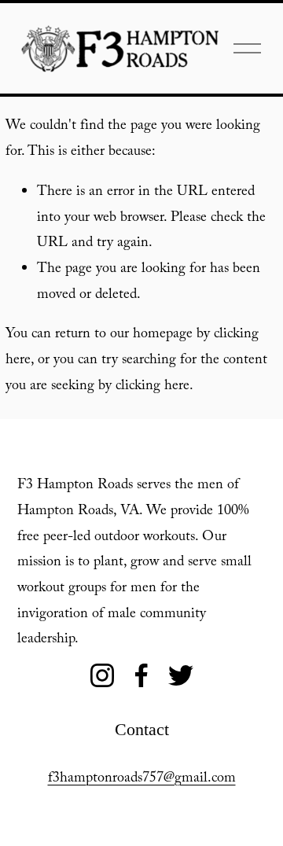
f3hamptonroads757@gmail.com (142, 779)
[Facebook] (141, 675)
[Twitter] (180, 675)
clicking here (152, 387)
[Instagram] (102, 675)
